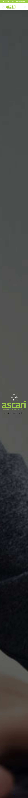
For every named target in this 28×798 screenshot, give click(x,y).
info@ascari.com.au (20, 1)
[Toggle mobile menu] (25, 6)
